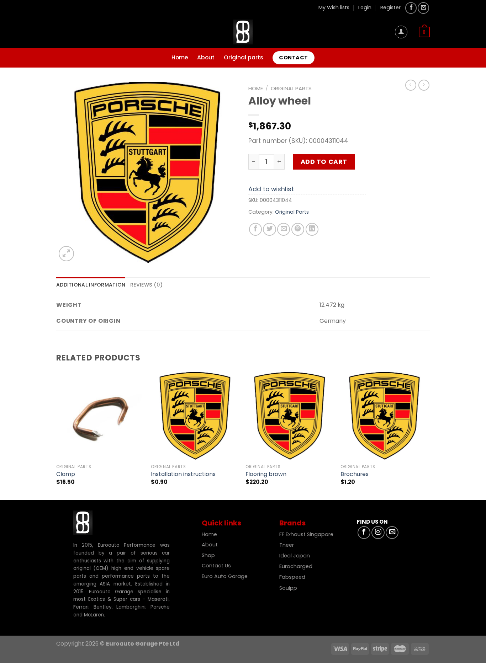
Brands (292, 523)
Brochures (354, 474)
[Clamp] (100, 416)
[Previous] (56, 435)
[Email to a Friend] (283, 229)
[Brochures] (384, 416)
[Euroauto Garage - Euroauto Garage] (243, 32)
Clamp (65, 474)
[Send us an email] (423, 8)
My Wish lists (333, 7)
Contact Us (216, 565)
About (206, 57)
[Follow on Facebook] (411, 8)
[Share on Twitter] (269, 229)
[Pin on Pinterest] (297, 229)
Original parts (243, 57)
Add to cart (324, 161)
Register (390, 7)
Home (179, 57)
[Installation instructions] (195, 416)
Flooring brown (265, 474)
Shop (209, 555)
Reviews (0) (146, 284)
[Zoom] (66, 253)
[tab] (90, 285)
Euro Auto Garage (225, 576)
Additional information (90, 284)
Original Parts (291, 88)
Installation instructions (183, 474)
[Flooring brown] (289, 416)
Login (364, 7)
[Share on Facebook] (255, 229)
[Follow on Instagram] (377, 532)
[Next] (427, 435)
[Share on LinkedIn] (312, 229)
